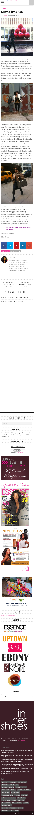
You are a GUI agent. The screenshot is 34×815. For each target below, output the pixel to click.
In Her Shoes (5, 784)
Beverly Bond (21, 800)
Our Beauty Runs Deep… (25, 286)
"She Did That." (12, 797)
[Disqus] (17, 331)
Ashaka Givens (5, 790)
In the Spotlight (27, 702)
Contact (11, 702)
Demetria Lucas (6, 792)
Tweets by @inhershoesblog (8, 615)
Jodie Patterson (14, 784)
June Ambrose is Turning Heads (12, 301)
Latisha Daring (15, 792)
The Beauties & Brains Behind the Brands (12, 808)
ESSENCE (14, 800)
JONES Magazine (21, 797)
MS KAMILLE (21, 740)
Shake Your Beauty (6, 805)
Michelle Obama (15, 810)
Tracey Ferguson (6, 803)
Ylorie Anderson (6, 800)
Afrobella (17, 795)
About (4, 702)
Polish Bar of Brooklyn (8, 787)
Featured (4, 797)
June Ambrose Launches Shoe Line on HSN (16, 297)
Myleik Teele (24, 795)
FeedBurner (20, 452)
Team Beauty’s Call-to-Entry (9, 286)
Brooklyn (13, 790)
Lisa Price (19, 790)
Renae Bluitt (5, 782)
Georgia (24, 787)
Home (18, 702)
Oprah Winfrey (5, 810)
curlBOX (26, 803)
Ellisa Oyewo (13, 782)
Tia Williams (27, 790)
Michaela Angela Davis (7, 795)
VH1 (19, 251)
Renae (5, 15)
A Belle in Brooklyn (17, 803)
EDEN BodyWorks (22, 782)
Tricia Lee (17, 787)
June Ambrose (13, 251)
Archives (3, 695)
